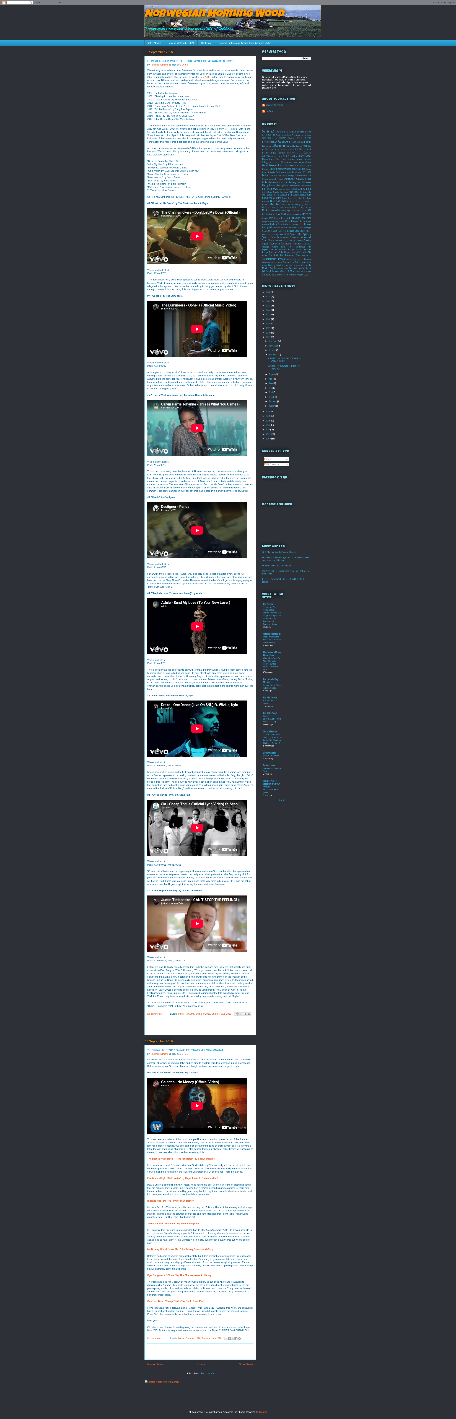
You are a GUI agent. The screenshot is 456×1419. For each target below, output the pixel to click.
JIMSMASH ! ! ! (269, 752)
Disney (273, 168)
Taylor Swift (297, 243)
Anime (275, 138)
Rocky (265, 227)
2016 (268, 337)
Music (181, 1013)
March (272, 397)
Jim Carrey (293, 192)
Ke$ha (278, 198)
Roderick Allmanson (274, 105)
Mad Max (275, 204)
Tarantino (286, 243)
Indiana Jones (299, 186)
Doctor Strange (284, 169)
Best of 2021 (301, 146)
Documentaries (298, 169)
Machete (265, 205)
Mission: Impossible (271, 210)
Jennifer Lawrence (280, 192)
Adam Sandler (268, 135)
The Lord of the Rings (279, 252)
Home (201, 1364)
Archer (299, 138)
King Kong (307, 198)
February (273, 401)
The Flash (278, 250)
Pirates (282, 221)
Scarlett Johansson (289, 227)
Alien (289, 135)
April (271, 392)
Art (275, 141)
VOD (271, 262)
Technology (307, 244)
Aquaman (291, 138)
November (273, 345)
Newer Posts (155, 1364)
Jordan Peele (273, 194)
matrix (279, 275)
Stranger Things (296, 240)
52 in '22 (268, 131)
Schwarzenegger (304, 227)
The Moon (294, 252)
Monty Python (287, 210)
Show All (282, 800)
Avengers (284, 141)
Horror (286, 185)
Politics (273, 224)
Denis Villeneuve (287, 165)
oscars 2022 (287, 275)
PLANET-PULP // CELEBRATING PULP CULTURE (271, 784)
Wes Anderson (295, 268)
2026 (268, 292)
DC (282, 162)
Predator (287, 224)
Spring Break (276, 237)
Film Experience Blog (272, 633)
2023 (268, 305)
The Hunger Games (293, 249)
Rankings (206, 43)
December (273, 341)
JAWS (275, 189)
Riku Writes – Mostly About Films (272, 654)
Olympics (297, 214)
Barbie (271, 146)
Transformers (269, 259)
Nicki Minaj (286, 214)
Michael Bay (298, 207)
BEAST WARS (296, 142)
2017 (268, 332)
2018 (268, 328)
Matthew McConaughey (292, 205)
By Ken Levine (269, 765)
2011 (268, 429)
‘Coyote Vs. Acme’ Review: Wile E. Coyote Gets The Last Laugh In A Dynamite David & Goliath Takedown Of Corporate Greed (272, 615)
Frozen (308, 176)
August (272, 374)
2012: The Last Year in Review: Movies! (279, 552)
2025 (268, 296)
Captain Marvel (277, 156)
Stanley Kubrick (296, 237)
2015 (268, 411)
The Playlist (268, 604)
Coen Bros (275, 159)
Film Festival (282, 176)
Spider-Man (296, 234)
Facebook (296, 172)
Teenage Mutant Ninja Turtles (277, 247)
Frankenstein (300, 176)
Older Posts (246, 1364)
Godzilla (300, 178)
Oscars (306, 214)
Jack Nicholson (284, 189)
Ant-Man (282, 138)
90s (287, 132)
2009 (268, 438)
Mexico (288, 208)
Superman (275, 243)
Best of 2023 (276, 150)
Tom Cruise (306, 256)
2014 (268, 416)
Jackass (294, 189)
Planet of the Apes (301, 221)
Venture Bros (288, 262)
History (279, 185)
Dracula (271, 172)
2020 (268, 319)
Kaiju (309, 194)
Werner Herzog (283, 268)
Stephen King (281, 240)
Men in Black (278, 208)
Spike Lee (266, 237)
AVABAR (292, 131)
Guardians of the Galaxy (282, 182)
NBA (309, 210)
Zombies (266, 274)
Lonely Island (294, 201)
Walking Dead (274, 265)
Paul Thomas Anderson (298, 218)
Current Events (274, 163)
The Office (303, 252)
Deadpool (274, 165)
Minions (308, 208)
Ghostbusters (289, 179)
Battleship (290, 146)
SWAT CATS (277, 228)
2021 (268, 314)
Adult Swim (281, 135)
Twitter (289, 259)
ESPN (278, 172)
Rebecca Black (298, 224)
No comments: (155, 1013)
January (272, 406)
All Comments (272, 464)
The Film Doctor (270, 697)
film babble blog (270, 731)
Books (289, 153)
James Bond (304, 188)
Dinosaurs (265, 169)
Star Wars (268, 240)
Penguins (265, 222)
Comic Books (295, 159)
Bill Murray (300, 149)
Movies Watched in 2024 (181, 43)
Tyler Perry (297, 259)
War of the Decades (291, 265)
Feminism (274, 176)
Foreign (291, 176)
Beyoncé (286, 150)
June (271, 383)
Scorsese (273, 230)
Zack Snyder (306, 271)
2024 (268, 301)
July (271, 378)
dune (274, 274)
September (274, 354)
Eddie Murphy (286, 172)
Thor (298, 255)
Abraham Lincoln (304, 131)
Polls (280, 224)
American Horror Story (301, 135)
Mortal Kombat (300, 210)
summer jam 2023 (300, 275)
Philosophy (274, 221)
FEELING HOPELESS (271, 755)
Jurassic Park (286, 194)
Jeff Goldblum (267, 192)
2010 (268, 434)
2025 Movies (154, 43)
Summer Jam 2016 (221, 1013)
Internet (308, 186)
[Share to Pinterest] (249, 1014)
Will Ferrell (306, 268)
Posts (269, 459)
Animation (266, 138)
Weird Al (273, 268)
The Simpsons (287, 255)
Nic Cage (276, 214)
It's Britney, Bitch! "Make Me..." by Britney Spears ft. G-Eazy (180, 1249)
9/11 (284, 132)
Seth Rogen (300, 231)
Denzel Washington (303, 166)
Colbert (284, 159)
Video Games (301, 262)
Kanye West (268, 197)
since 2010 (203, 77)
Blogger (263, 1412)
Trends (281, 259)
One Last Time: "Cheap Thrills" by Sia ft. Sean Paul (175, 1301)
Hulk (292, 185)
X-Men (290, 271)
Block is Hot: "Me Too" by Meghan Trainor (170, 1200)
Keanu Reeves (287, 198)
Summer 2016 (203, 1013)
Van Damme (278, 262)
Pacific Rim (279, 218)
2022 (268, 310)
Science (264, 231)
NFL (263, 214)
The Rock (273, 255)
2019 (268, 323)
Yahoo (298, 271)
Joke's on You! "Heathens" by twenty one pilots (173, 1223)
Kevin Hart (298, 198)
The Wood (270, 111)
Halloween (306, 182)
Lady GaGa (282, 201)
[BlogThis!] (239, 1014)
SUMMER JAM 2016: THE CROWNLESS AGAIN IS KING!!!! (191, 61)
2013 (268, 420)
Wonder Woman (279, 271)
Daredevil (288, 162)
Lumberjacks (306, 201)
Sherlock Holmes (273, 234)
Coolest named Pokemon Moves (276, 565)
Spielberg (307, 234)
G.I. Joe (265, 179)
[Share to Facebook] (246, 1014)
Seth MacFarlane (286, 231)
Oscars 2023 (267, 218)
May (271, 388)
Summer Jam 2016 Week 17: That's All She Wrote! (185, 1050)
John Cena (303, 192)
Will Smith (266, 271)
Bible (292, 150)
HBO (299, 182)
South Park (284, 234)
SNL (270, 227)
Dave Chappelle (299, 162)
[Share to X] (242, 1014)
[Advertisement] (200, 1027)
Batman (279, 146)
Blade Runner (278, 152)
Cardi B (286, 156)
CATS (294, 153)
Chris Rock (294, 156)
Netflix (269, 214)
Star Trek (307, 237)
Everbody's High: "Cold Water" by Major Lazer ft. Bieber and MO (182, 1178)
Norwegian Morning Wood (214, 14)
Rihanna (190, 1013)
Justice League (299, 195)
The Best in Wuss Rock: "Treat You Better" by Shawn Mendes (181, 1158)
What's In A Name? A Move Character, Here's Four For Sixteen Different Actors (271, 664)
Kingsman (265, 201)
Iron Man (267, 188)
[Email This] (236, 1014)
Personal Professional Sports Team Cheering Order (244, 43)
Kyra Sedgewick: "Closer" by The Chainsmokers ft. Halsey (179, 1275)
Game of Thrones (276, 179)
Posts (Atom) (207, 1373)
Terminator (301, 246)
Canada (299, 153)
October (272, 350)
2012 (268, 425)
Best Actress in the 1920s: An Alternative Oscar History (272, 640)
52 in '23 (278, 132)
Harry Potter (269, 185)
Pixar (288, 221)
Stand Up (286, 237)
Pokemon (265, 224)
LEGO (272, 201)
